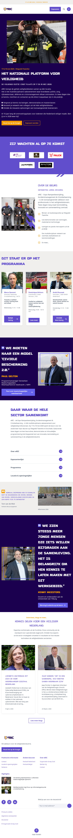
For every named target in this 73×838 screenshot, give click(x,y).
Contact (4, 761)
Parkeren (4, 767)
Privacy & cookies (7, 812)
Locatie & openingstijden (9, 764)
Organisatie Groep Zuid (47, 761)
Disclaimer (5, 820)
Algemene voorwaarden (9, 816)
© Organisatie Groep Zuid (10, 824)
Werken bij (43, 764)
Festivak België (27, 764)
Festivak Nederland (29, 761)
